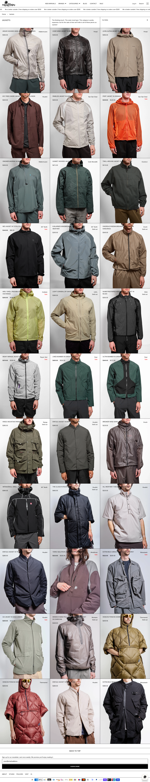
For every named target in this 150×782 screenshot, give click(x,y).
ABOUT (4, 774)
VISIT (27, 774)
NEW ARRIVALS (50, 3)
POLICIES (19, 774)
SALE (101, 3)
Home (4, 14)
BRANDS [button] (61, 3)
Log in (134, 3)
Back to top (75, 751)
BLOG (85, 3)
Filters (105, 20)
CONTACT (93, 3)
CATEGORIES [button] (73, 3)
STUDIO (11, 774)
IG (31, 774)
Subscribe (75, 766)
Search (141, 3)
